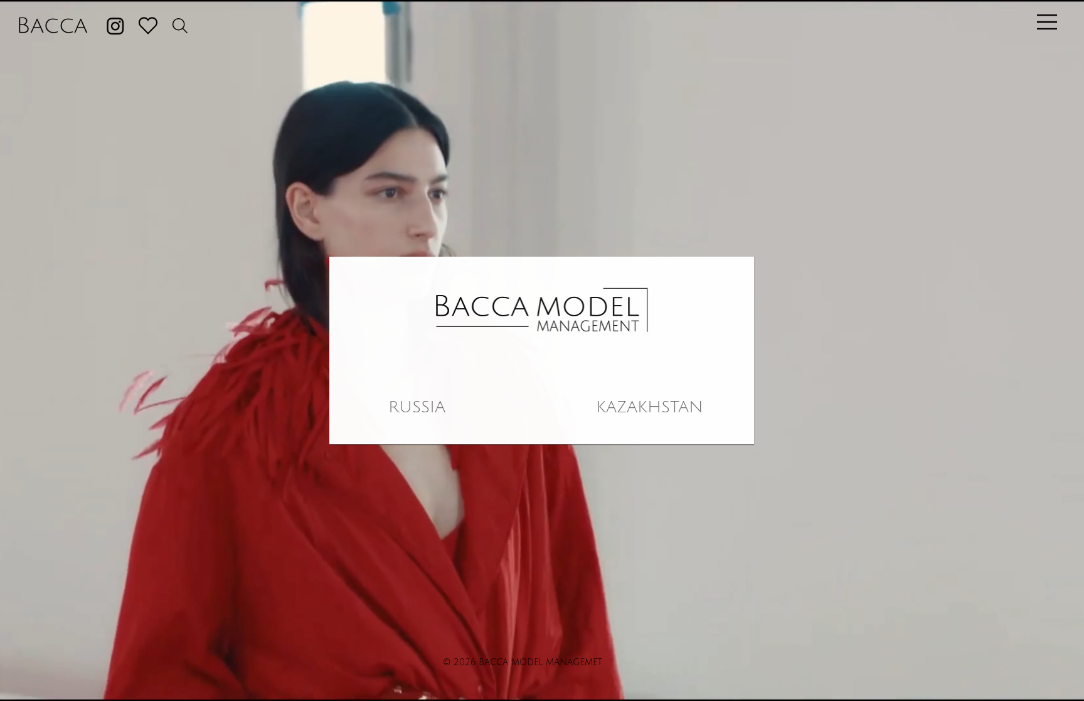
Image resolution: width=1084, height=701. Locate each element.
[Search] (180, 26)
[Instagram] (115, 25)
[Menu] (1044, 22)
